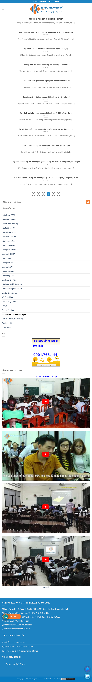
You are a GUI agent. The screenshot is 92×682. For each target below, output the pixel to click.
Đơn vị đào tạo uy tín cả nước (13, 642)
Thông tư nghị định (9, 302)
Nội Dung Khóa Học (9, 297)
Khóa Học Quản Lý (9, 219)
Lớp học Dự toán (8, 245)
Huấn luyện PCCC (8, 215)
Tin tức (4, 306)
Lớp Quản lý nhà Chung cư (12, 284)
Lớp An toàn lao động (10, 224)
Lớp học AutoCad (8, 241)
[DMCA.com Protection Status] (68, 679)
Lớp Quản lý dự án (9, 280)
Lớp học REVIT (7, 267)
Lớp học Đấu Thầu (9, 250)
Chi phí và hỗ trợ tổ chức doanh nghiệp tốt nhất (20, 651)
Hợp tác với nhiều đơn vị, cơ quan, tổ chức (18, 646)
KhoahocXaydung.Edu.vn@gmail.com (17, 625)
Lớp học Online (7, 263)
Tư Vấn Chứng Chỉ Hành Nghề (14, 315)
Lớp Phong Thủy (8, 276)
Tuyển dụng (6, 327)
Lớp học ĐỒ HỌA (8, 254)
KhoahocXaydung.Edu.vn (20, 629)
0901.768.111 (14, 617)
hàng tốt (46, 587)
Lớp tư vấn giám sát (9, 293)
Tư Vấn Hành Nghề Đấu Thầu (13, 319)
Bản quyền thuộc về (37, 679)
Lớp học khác (7, 258)
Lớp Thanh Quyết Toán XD (12, 289)
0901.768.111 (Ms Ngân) (19, 621)
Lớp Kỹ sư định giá (9, 271)
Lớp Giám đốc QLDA (10, 237)
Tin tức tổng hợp (8, 310)
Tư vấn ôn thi (7, 323)
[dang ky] (46, 352)
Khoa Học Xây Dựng (15, 664)
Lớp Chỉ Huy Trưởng (9, 232)
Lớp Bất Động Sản (9, 228)
